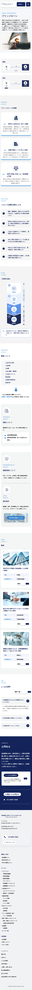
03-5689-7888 (11, 800)
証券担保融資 (6, 876)
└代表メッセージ (5, 942)
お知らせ (3, 957)
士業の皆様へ (4, 963)
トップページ (4, 951)
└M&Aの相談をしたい (6, 862)
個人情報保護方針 (5, 970)
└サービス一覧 (5, 930)
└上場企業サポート (6, 888)
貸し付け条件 (4, 973)
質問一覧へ (22, 692)
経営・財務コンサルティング (10, 920)
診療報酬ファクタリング (9, 885)
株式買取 (5, 900)
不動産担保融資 (7, 873)
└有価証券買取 (5, 896)
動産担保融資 (6, 878)
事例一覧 (3, 954)
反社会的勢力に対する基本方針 (8, 976)
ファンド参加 (6, 903)
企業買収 (5, 910)
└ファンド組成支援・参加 (7, 913)
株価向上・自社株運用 (8, 893)
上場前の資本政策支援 (8, 923)
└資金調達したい (5, 857)
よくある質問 (4, 960)
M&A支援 (5, 908)
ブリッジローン (7, 881)
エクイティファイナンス (9, 890)
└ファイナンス (5, 871)
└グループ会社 (5, 944)
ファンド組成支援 (7, 915)
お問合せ (21, 4)
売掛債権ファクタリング (9, 883)
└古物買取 (3, 925)
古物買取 (5, 928)
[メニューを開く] (28, 4)
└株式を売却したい (6, 860)
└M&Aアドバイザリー (6, 905)
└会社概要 (3, 939)
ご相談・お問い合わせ (6, 967)
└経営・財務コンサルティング (8, 918)
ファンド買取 (6, 898)
